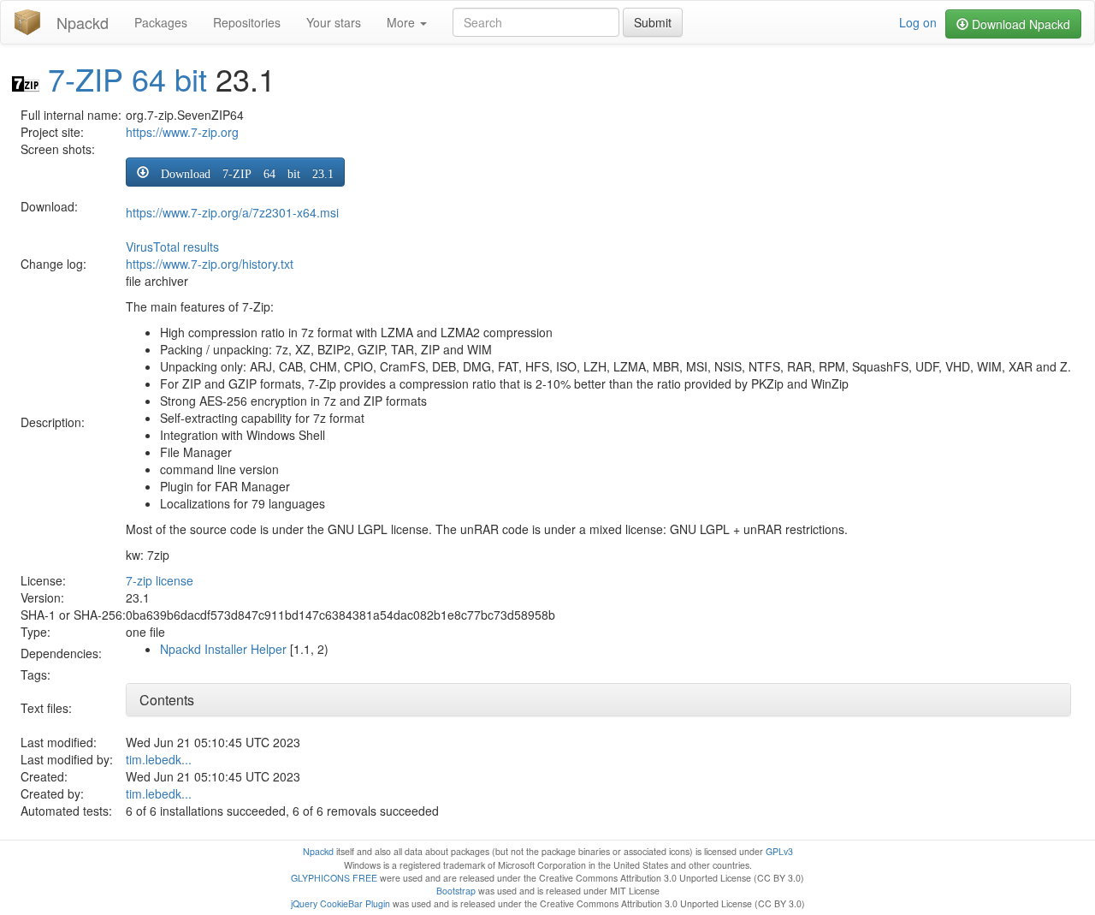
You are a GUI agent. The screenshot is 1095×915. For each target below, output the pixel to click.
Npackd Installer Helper (223, 648)
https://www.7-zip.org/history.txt (209, 263)
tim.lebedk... (159, 759)
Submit (653, 22)
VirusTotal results (172, 246)
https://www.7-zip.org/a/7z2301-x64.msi (232, 212)
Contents (166, 700)
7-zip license (159, 580)
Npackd (82, 22)
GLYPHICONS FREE (334, 877)
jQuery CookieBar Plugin (340, 903)
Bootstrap (456, 890)
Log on (918, 22)
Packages (160, 22)
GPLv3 (779, 851)
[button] (235, 172)
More (402, 22)
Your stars (333, 22)
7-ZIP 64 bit (127, 78)
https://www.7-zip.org (182, 131)
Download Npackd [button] (1019, 24)
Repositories (247, 22)
